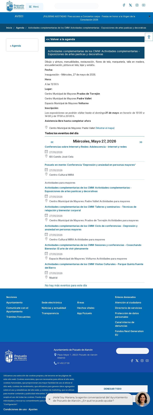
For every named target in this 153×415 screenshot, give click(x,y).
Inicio (9, 27)
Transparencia (50, 313)
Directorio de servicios (128, 307)
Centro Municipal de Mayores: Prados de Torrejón (78, 220)
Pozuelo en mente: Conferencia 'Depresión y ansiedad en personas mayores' (90, 164)
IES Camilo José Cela (61, 156)
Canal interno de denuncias (124, 324)
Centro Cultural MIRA (61, 174)
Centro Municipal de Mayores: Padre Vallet (74, 201)
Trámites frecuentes (18, 316)
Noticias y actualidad (54, 307)
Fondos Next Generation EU (129, 333)
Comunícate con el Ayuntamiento (17, 309)
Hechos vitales (85, 307)
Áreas (80, 302)
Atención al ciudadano (128, 302)
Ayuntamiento (14, 302)
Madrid (53, 277)
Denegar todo (112, 389)
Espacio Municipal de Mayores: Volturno (72, 258)
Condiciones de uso (15, 409)
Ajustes (33, 409)
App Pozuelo (84, 313)
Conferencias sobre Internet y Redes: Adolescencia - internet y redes (86, 146)
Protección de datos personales (127, 315)
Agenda (20, 27)
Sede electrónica (52, 302)
